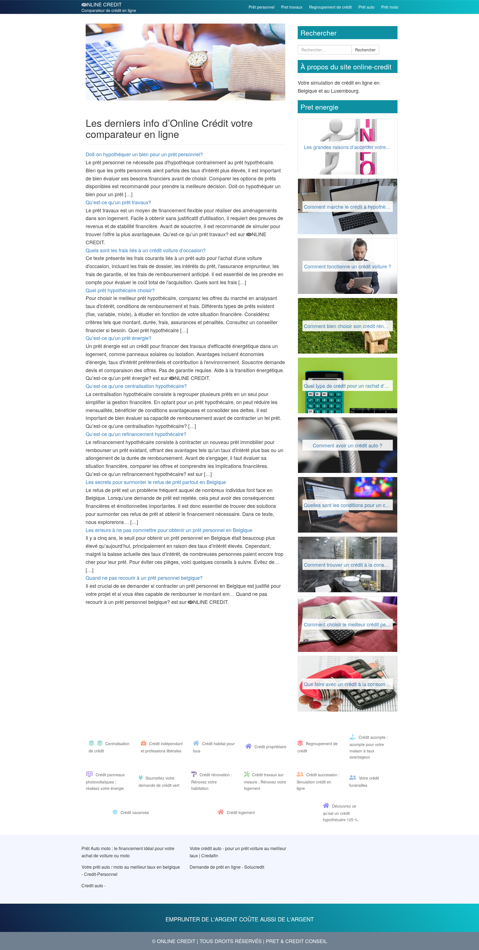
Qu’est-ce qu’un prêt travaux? (118, 202)
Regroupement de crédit (330, 7)
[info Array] (93, 743)
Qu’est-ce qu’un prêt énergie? (118, 337)
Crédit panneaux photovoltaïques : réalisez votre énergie (105, 781)
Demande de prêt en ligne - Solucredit (227, 867)
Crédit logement (241, 812)
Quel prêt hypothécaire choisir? (120, 290)
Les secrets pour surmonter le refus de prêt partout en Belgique (156, 481)
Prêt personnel (261, 7)
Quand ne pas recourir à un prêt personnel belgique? (144, 577)
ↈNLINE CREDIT (108, 7)
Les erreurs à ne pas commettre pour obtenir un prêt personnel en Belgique (169, 529)
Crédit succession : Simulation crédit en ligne (318, 781)
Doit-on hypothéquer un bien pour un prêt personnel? (144, 154)
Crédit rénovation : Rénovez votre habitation (211, 781)
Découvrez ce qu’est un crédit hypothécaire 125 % (340, 812)
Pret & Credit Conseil (296, 940)
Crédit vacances (135, 812)
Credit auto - (93, 885)
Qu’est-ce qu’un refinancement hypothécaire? (136, 433)
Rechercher (365, 49)
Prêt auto (366, 7)
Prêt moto (389, 7)
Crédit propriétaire (270, 746)
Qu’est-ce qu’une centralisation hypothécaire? (136, 385)
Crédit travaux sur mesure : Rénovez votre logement (265, 781)
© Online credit (173, 940)
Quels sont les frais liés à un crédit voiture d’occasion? (146, 250)
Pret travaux (291, 7)
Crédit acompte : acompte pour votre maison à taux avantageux (369, 747)
